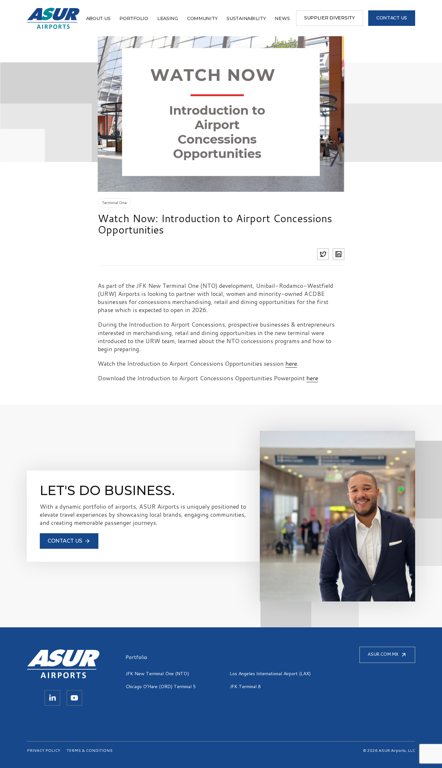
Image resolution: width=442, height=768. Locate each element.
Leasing (167, 18)
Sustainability (246, 18)
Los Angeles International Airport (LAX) (270, 673)
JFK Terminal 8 (245, 686)
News (282, 18)
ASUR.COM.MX (383, 654)
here (291, 364)
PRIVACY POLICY (43, 750)
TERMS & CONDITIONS (90, 750)
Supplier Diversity (329, 18)
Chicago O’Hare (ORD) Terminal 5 (161, 686)
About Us (98, 18)
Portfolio (133, 18)
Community (202, 18)
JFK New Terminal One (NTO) (157, 673)
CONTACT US (391, 18)
